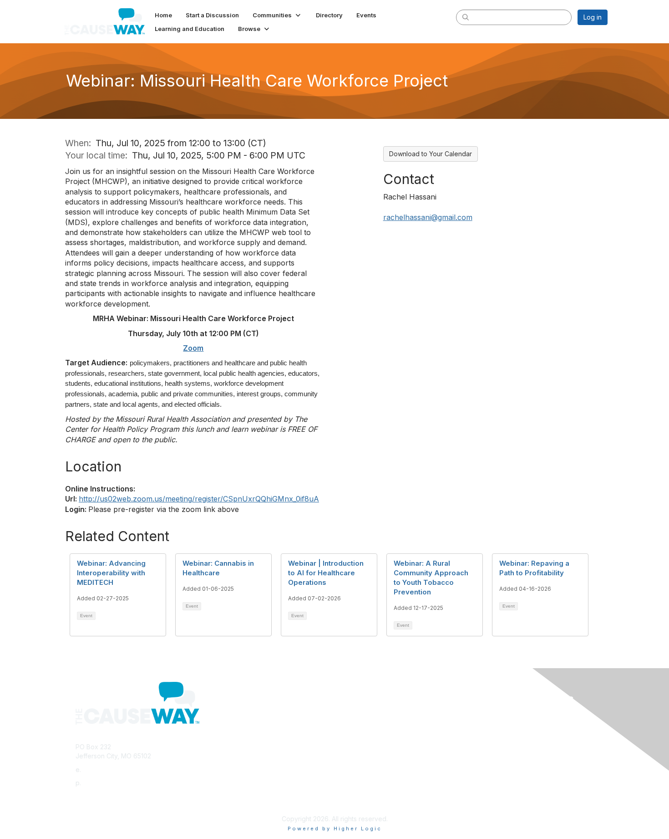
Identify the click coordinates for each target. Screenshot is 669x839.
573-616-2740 (104, 783)
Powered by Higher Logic (335, 828)
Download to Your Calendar (430, 154)
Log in (592, 17)
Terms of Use (490, 725)
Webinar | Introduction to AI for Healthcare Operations (326, 573)
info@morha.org (107, 769)
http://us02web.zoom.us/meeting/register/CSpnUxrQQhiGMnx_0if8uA (199, 498)
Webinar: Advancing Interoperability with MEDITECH (111, 573)
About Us (483, 716)
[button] (277, 15)
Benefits (350, 725)
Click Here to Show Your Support (387, 716)
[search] (465, 17)
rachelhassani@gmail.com (427, 217)
